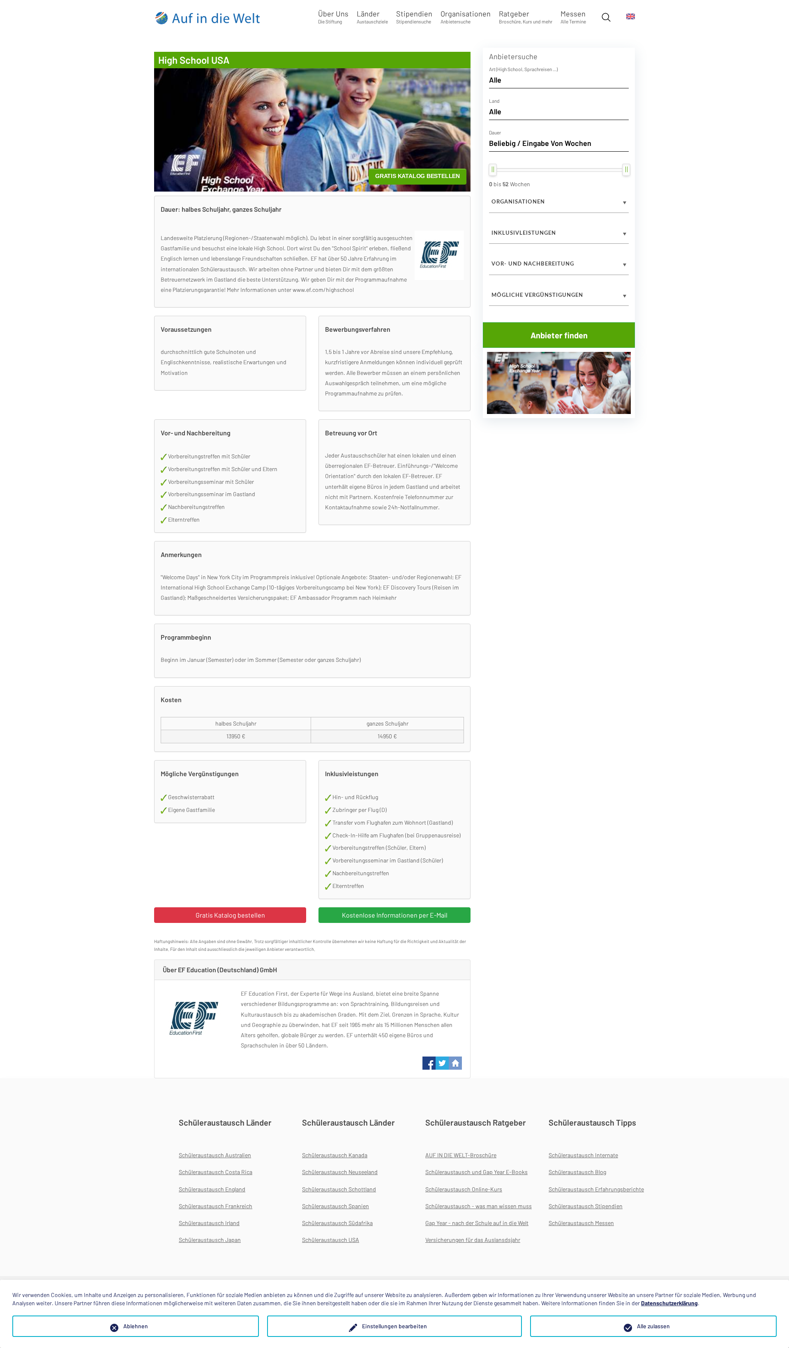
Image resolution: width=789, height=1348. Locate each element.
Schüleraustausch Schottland (339, 1189)
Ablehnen (135, 1326)
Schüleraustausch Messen (581, 1222)
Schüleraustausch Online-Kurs (463, 1189)
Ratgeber (525, 16)
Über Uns (333, 16)
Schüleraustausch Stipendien (586, 1205)
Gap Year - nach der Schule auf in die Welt (476, 1222)
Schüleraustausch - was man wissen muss (478, 1205)
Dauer (495, 132)
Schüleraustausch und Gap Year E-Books (476, 1171)
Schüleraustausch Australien (215, 1154)
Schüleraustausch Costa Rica (215, 1171)
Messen (573, 16)
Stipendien (414, 16)
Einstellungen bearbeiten (394, 1326)
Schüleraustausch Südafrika (337, 1222)
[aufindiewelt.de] (208, 18)
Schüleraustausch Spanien (335, 1205)
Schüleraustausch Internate (583, 1154)
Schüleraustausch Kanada (334, 1154)
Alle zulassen (653, 1326)
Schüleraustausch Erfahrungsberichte (596, 1189)
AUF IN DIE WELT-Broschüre (460, 1154)
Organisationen (466, 16)
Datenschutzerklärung (669, 1302)
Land (494, 101)
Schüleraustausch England (212, 1189)
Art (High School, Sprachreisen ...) (523, 69)
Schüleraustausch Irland (209, 1222)
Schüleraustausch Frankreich (215, 1205)
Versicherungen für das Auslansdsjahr (472, 1239)
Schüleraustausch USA (330, 1239)
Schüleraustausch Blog (577, 1171)
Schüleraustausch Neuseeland (340, 1171)
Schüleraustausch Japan (210, 1239)
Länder (372, 16)
